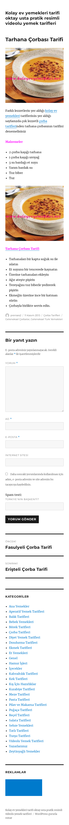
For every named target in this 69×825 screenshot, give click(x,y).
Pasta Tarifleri (19, 699)
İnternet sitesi (16, 455)
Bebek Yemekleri (21, 622)
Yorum (11, 363)
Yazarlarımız (18, 746)
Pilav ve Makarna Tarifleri (28, 705)
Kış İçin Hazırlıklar (22, 684)
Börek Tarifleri (19, 627)
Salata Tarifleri (20, 720)
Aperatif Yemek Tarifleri (26, 611)
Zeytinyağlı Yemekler (24, 751)
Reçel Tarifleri (19, 715)
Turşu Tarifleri (19, 736)
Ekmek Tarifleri (20, 648)
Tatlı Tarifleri (19, 730)
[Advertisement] (24, 788)
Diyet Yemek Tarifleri (24, 637)
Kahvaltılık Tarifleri (23, 674)
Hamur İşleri (18, 663)
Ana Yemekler (19, 606)
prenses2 (15, 315)
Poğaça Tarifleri (20, 710)
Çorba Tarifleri (51, 315)
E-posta (12, 437)
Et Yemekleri (18, 653)
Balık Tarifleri (19, 617)
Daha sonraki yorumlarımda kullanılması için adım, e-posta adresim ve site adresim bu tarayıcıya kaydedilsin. (34, 479)
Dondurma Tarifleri (23, 642)
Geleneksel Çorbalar (17, 319)
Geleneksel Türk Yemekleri (47, 319)
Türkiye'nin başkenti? (22, 499)
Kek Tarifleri (18, 679)
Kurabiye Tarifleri (22, 689)
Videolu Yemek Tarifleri (26, 741)
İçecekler (15, 668)
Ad (8, 419)
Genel (13, 658)
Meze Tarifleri (19, 694)
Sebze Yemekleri (21, 725)
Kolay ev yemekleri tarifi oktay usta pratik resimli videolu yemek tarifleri (32, 18)
